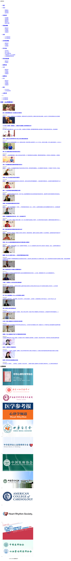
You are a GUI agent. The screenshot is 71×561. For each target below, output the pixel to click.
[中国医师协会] (18, 470)
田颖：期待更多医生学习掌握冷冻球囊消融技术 (12, 269)
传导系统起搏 (6, 58)
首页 (4, 5)
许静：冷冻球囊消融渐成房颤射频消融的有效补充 (12, 164)
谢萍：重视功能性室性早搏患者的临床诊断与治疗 (12, 229)
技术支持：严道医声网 (4, 559)
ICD (4, 78)
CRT (4, 67)
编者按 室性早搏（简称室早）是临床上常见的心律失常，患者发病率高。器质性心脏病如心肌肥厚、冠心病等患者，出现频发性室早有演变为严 (31, 232)
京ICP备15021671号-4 (4, 558)
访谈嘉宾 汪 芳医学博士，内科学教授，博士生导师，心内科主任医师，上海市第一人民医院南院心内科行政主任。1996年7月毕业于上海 (29, 298)
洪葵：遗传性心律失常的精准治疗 (9, 308)
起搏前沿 (5, 76)
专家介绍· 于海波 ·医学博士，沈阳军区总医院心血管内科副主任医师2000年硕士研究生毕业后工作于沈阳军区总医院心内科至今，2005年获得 (30, 285)
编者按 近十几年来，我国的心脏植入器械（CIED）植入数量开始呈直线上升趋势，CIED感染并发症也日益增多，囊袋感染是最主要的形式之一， (32, 219)
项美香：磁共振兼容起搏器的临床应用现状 (11, 203)
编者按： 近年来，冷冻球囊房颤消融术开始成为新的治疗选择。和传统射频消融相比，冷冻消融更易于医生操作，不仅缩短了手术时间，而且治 (31, 168)
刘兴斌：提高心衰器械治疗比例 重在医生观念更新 (12, 321)
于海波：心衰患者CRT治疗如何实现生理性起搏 (12, 282)
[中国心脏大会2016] (18, 539)
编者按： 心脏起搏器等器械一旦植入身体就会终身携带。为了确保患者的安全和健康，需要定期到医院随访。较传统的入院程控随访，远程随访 (31, 155)
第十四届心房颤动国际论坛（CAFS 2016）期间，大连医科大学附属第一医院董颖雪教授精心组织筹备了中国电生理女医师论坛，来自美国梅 (30, 129)
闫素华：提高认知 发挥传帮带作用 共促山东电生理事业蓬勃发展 (15, 138)
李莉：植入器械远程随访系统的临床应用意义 (11, 151)
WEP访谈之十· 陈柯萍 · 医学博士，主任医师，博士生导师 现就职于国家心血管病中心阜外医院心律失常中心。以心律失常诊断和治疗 (30, 363)
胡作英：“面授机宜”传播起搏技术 (9, 347)
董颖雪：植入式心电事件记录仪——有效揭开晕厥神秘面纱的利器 (15, 255)
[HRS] (18, 522)
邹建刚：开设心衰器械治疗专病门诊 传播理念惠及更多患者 (14, 334)
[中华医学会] (18, 436)
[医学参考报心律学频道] (18, 419)
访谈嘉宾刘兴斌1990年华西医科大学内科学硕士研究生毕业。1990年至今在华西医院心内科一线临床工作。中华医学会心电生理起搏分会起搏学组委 (31, 324)
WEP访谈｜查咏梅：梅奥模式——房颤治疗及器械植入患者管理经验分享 (17, 125)
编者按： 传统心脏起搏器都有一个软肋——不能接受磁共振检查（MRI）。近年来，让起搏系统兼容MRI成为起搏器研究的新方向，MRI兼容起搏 (31, 206)
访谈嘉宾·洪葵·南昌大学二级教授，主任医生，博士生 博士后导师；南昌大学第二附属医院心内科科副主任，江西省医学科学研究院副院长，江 (30, 311)
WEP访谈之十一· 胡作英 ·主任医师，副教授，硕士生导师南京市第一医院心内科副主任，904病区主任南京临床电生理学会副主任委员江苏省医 (30, 350)
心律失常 (5, 93)
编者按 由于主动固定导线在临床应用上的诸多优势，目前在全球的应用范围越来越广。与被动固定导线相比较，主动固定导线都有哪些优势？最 (31, 181)
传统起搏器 (5, 25)
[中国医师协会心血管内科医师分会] (18, 556)
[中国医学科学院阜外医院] (18, 402)
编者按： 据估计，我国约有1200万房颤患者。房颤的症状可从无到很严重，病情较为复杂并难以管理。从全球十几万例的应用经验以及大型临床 (31, 116)
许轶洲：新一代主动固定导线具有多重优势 (11, 177)
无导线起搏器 (6, 40)
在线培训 (5, 15)
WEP (4, 7)
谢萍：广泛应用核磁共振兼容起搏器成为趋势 (11, 190)
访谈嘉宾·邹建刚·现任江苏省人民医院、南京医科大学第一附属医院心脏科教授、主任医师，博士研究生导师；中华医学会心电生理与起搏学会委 (31, 337)
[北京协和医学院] (18, 487)
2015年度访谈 (5, 99)
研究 (4, 87)
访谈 (4, 34)
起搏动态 (5, 64)
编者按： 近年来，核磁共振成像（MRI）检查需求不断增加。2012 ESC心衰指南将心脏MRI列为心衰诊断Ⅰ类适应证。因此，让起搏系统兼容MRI (32, 245)
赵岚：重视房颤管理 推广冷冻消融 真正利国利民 (12, 112)
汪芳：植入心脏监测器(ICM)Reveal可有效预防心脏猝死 (13, 295)
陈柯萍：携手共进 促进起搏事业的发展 (10, 360)
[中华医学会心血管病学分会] (18, 453)
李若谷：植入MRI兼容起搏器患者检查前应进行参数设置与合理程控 (16, 242)
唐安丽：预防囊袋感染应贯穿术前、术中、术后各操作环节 (14, 216)
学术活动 (5, 48)
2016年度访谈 (5, 97)
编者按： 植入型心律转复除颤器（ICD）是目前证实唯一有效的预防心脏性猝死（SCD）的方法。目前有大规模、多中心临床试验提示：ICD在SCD (32, 142)
